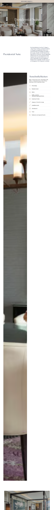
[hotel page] (27, 4)
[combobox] (8, 4)
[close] (32, 1)
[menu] (2, 4)
